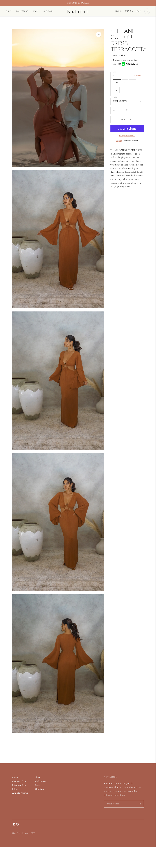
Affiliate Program (20, 793)
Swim (35, 11)
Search (118, 11)
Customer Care (19, 781)
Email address (113, 800)
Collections (22, 11)
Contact (16, 777)
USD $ (128, 11)
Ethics (15, 789)
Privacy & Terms (19, 785)
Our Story (48, 11)
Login (138, 11)
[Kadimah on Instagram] (17, 824)
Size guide (137, 75)
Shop (8, 11)
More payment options (127, 136)
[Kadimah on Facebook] (14, 824)
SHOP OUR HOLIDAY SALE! (78, 3)
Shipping (119, 141)
